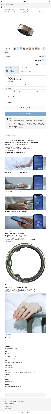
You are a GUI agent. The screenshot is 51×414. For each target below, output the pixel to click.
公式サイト (11, 394)
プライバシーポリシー (9, 406)
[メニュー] (2, 1)
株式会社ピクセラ (8, 399)
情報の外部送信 (8, 408)
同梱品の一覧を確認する (10, 135)
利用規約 (6, 405)
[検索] (46, 1)
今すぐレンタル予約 (25, 113)
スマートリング (26, 9)
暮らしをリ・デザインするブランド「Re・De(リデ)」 (15, 401)
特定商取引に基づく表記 (9, 403)
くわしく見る (8, 241)
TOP (6, 9)
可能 (12, 81)
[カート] (49, 1)
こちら (24, 127)
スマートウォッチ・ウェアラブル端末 (15, 9)
